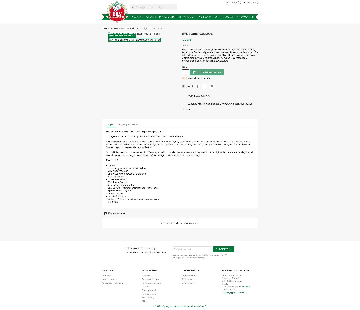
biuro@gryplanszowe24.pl (234, 292)
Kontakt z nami (149, 294)
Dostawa (146, 275)
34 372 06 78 (244, 286)
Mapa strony (148, 297)
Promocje (227, 16)
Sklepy (145, 301)
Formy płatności (150, 290)
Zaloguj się (187, 279)
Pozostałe (190, 16)
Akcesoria (205, 16)
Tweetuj (204, 86)
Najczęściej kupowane (112, 283)
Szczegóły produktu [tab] (129, 124)
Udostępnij (197, 86)
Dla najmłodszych (170, 16)
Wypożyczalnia (245, 16)
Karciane (151, 16)
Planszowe (136, 16)
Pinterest (211, 86)
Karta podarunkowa (151, 283)
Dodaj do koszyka (207, 72)
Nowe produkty (109, 279)
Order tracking (189, 275)
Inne (216, 16)
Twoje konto (190, 270)
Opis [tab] (110, 124)
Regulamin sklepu (150, 279)
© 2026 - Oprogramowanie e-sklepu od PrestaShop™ (180, 306)
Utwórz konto (188, 283)
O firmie (145, 286)
